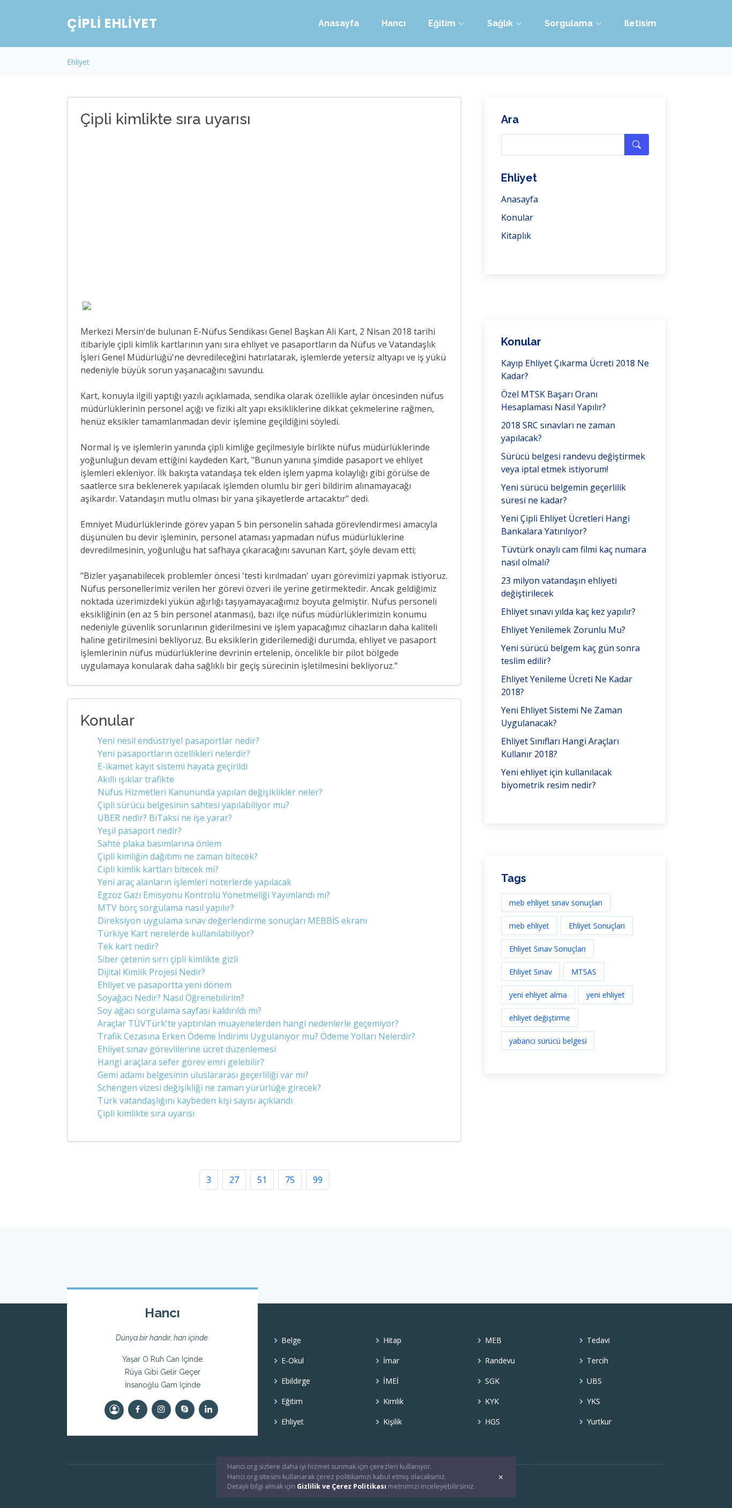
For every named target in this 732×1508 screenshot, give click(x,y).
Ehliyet (78, 62)
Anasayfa (338, 23)
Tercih (597, 1360)
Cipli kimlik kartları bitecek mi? (158, 869)
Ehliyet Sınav (530, 972)
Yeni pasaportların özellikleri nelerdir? (174, 753)
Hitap (392, 1340)
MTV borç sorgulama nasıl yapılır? (166, 908)
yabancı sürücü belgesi (548, 1041)
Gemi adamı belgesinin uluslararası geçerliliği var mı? (203, 1075)
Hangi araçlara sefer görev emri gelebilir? (181, 1062)
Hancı (394, 23)
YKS (593, 1401)
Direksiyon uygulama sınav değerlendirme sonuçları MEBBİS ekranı (232, 920)
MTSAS (583, 972)
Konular (517, 217)
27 (234, 1180)
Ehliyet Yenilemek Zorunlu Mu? (563, 630)
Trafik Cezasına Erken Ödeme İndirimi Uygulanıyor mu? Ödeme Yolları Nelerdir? (256, 1036)
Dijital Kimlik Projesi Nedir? (151, 972)
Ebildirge (295, 1381)
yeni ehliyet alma (538, 995)
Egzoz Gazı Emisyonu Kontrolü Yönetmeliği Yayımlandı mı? (214, 895)
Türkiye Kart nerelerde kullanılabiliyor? (176, 933)
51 (262, 1180)
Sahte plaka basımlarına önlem (159, 843)
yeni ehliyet (605, 995)
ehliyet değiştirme (539, 1018)
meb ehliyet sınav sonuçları (555, 903)
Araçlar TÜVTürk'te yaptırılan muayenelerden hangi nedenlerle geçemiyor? (248, 1023)
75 (290, 1180)
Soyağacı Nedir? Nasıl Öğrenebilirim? (171, 998)
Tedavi (598, 1340)
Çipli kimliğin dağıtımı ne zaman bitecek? (178, 856)
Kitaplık (516, 236)
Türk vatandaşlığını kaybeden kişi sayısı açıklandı (195, 1100)
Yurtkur (599, 1422)
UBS (594, 1381)
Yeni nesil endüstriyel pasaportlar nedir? (178, 741)
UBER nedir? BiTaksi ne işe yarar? (165, 818)
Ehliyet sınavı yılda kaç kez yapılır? (568, 611)
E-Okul (292, 1360)
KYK (492, 1401)
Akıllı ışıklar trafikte (136, 779)
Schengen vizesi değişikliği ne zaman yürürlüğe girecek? (209, 1088)
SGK (492, 1381)
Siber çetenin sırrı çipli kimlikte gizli (168, 959)
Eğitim (292, 1401)
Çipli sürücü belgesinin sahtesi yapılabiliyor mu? (193, 805)
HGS (492, 1422)
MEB (493, 1340)
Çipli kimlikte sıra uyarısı (146, 1113)
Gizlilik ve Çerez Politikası (341, 1486)
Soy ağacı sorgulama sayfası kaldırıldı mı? (180, 1010)
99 (318, 1180)
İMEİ (391, 1381)
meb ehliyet (529, 926)
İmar (391, 1360)
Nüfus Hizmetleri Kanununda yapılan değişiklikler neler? (210, 792)
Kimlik (393, 1401)
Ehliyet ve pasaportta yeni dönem (164, 985)
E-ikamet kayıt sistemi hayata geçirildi (173, 766)
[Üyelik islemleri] (114, 1410)
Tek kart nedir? (128, 946)
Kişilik (392, 1422)
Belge (291, 1340)
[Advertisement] (251, 215)
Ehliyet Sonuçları (597, 926)
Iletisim (640, 23)
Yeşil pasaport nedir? (140, 830)
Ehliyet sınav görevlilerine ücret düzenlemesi (187, 1049)
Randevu (500, 1360)
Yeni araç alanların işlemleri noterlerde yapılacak (195, 882)
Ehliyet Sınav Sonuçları (547, 949)
